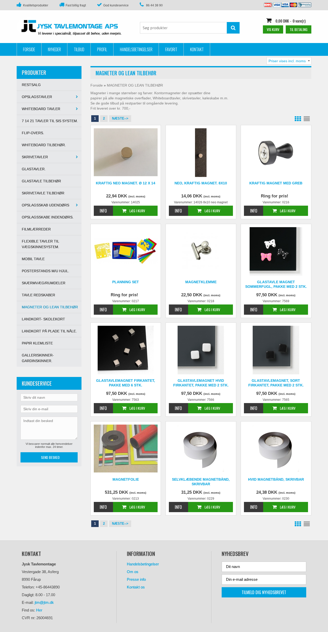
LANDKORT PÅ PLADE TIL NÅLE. (49, 331)
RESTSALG (31, 85)
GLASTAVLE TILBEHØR (41, 181)
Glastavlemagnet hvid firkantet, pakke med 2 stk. (201, 382)
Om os (132, 572)
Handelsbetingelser (136, 49)
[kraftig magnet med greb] (276, 152)
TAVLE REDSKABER (38, 295)
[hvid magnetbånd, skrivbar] (276, 448)
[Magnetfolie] (126, 448)
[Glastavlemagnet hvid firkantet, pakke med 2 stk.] (201, 350)
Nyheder (54, 49)
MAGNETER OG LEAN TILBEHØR (50, 307)
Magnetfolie (125, 479)
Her (39, 610)
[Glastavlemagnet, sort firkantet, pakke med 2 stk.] (276, 350)
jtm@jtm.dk (44, 602)
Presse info (136, 579)
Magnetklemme (201, 282)
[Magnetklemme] (201, 251)
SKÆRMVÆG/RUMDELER (43, 283)
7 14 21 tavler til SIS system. (50, 121)
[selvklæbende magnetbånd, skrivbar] (201, 448)
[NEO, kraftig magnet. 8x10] (201, 152)
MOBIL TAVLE (33, 259)
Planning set (125, 282)
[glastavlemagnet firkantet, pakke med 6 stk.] (126, 350)
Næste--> (120, 118)
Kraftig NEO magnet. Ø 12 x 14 (125, 183)
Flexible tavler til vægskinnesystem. (40, 244)
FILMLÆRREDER (36, 229)
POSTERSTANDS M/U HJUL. (45, 271)
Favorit (171, 49)
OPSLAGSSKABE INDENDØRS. (48, 217)
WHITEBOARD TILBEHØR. (44, 145)
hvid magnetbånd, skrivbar (276, 479)
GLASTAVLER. (34, 169)
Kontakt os (136, 587)
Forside (29, 49)
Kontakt (197, 49)
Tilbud (79, 49)
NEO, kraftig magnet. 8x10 (201, 183)
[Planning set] (126, 251)
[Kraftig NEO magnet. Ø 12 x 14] (126, 152)
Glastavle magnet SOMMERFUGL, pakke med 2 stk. (276, 284)
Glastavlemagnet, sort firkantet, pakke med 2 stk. (276, 382)
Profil (102, 49)
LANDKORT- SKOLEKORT (43, 319)
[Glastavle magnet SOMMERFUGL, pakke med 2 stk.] (276, 251)
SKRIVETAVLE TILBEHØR (43, 193)
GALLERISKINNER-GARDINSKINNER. (38, 358)
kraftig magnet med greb (275, 183)
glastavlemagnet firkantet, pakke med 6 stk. (125, 382)
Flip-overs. (33, 133)
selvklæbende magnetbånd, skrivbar (201, 481)
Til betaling (299, 29)
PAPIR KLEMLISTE (37, 343)
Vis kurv (273, 29)
